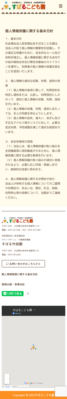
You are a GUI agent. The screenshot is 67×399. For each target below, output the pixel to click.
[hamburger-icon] (60, 6)
